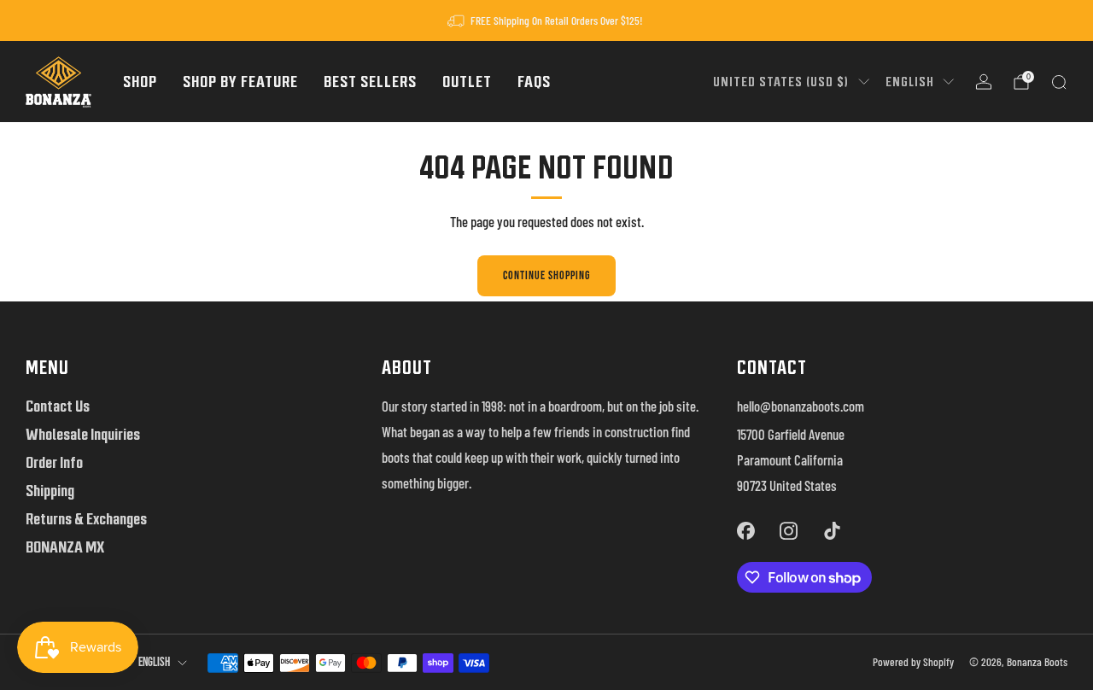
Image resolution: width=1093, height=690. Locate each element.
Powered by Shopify (913, 662)
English (910, 81)
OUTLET (467, 82)
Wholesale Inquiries (83, 434)
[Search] (1058, 82)
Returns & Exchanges (86, 519)
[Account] (983, 82)
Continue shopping (546, 275)
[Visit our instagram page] (789, 530)
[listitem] (546, 20)
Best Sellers (370, 82)
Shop (140, 82)
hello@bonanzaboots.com (800, 405)
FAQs (534, 82)
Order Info (54, 462)
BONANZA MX (65, 547)
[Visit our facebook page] (745, 530)
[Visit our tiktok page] (831, 530)
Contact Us (58, 406)
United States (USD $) (781, 81)
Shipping (50, 491)
